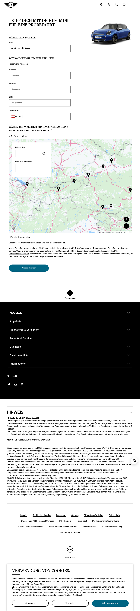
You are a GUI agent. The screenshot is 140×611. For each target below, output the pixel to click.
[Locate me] (44, 153)
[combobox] (31, 153)
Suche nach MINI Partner (23, 162)
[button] (126, 219)
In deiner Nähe (20, 147)
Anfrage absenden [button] (29, 268)
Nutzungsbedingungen (106, 232)
